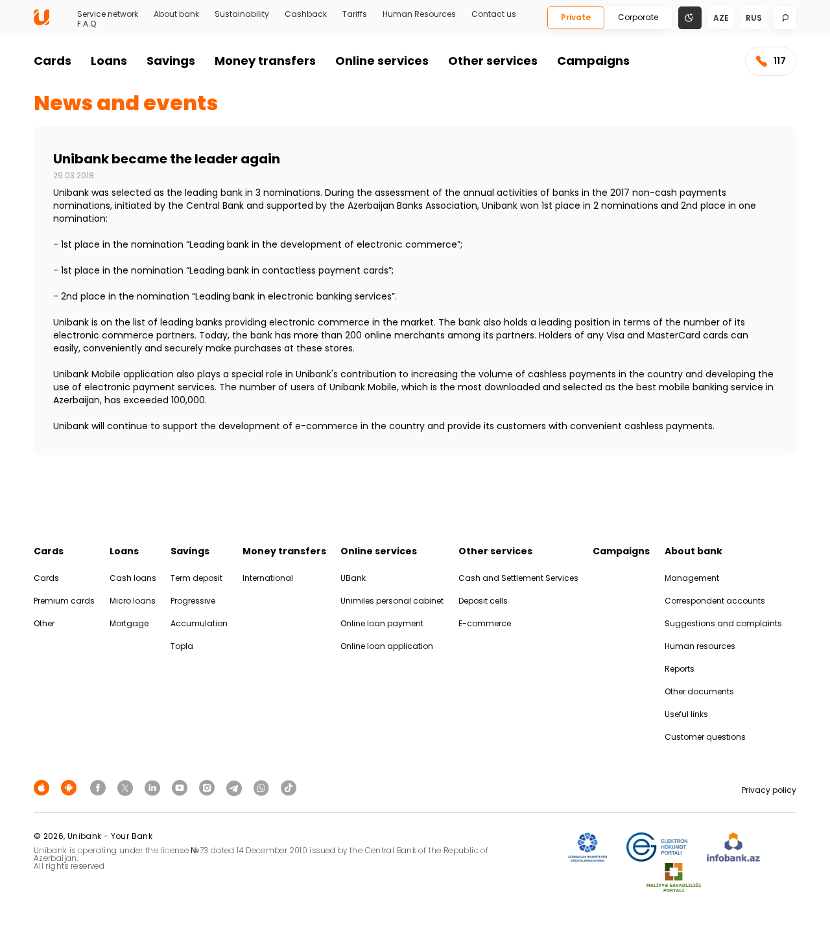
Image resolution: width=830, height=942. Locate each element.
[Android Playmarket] (70, 787)
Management (692, 577)
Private (576, 17)
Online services (382, 61)
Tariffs (354, 14)
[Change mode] (690, 17)
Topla (182, 646)
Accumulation (199, 623)
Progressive (193, 600)
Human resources (700, 646)
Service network (107, 14)
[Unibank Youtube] (181, 787)
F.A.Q (86, 24)
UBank (353, 577)
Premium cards (64, 600)
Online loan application (386, 646)
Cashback (306, 14)
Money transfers (265, 61)
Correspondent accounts (715, 600)
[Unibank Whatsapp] (263, 787)
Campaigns (593, 61)
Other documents (699, 691)
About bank (176, 14)
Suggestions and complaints (723, 623)
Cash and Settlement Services (518, 577)
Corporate (638, 17)
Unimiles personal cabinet (392, 600)
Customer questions (705, 736)
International (268, 577)
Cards (52, 61)
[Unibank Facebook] (100, 787)
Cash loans (133, 577)
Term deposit (196, 577)
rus (754, 17)
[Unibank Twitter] (127, 787)
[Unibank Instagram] (209, 787)
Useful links (686, 714)
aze (721, 17)
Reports (679, 668)
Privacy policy (769, 789)
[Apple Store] (43, 787)
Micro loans (133, 600)
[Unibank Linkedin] (154, 787)
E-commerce (484, 623)
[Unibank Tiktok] (288, 787)
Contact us (493, 14)
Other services (493, 61)
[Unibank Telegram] (236, 787)
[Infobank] (734, 847)
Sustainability (242, 14)
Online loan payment (381, 623)
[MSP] (673, 878)
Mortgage (129, 623)
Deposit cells (483, 600)
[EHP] (656, 847)
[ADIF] (587, 847)
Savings (171, 61)
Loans (109, 61)
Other (44, 623)
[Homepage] (41, 22)
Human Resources (419, 14)
